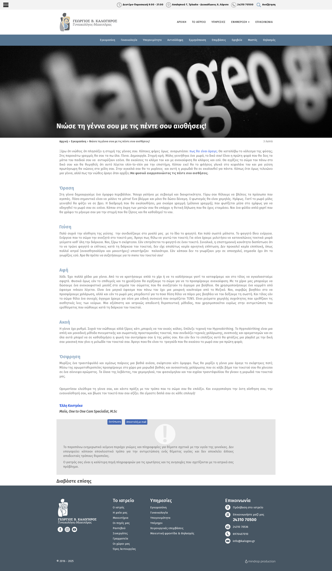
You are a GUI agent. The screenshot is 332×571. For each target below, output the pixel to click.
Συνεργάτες (120, 533)
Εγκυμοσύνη (107, 40)
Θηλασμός (269, 40)
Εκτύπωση (115, 421)
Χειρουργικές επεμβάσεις (166, 528)
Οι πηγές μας (121, 523)
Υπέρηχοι (156, 523)
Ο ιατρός (118, 507)
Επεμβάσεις (219, 40)
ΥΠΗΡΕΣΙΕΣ (218, 22)
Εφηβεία (237, 40)
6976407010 (240, 534)
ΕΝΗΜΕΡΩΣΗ (239, 22)
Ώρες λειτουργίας (124, 549)
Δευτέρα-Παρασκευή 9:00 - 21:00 (143, 4)
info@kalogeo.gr (244, 541)
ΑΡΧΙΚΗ (181, 22)
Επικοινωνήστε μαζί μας (248, 517)
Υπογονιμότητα (152, 40)
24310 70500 (245, 4)
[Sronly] (6, 5)
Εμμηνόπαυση (197, 40)
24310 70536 (240, 527)
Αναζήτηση (269, 4)
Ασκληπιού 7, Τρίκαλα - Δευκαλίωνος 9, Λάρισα (200, 4)
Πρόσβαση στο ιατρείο (248, 507)
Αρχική (63, 141)
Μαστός (252, 40)
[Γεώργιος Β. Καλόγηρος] (89, 22)
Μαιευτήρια (120, 518)
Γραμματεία (120, 538)
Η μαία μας (120, 512)
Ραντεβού (119, 528)
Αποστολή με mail (136, 421)
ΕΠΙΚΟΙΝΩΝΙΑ (264, 22)
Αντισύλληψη (175, 40)
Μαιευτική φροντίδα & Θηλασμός (172, 533)
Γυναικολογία (129, 40)
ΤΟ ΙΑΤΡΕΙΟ (199, 22)
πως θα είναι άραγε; (203, 151)
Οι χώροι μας (121, 543)
